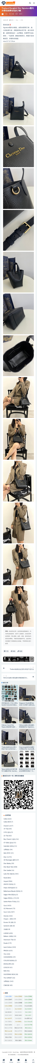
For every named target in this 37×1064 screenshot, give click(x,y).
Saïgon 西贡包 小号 (10, 898)
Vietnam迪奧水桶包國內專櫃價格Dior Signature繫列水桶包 (27, 727)
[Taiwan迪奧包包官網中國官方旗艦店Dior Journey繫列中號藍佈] (10, 759)
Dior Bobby (7, 863)
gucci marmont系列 (18, 1025)
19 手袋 (6, 829)
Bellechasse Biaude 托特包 (12, 891)
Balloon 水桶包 (8, 936)
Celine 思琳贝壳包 (28, 1003)
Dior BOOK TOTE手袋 (18, 1012)
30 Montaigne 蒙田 (10, 860)
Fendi (5, 878)
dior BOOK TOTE (8, 1012)
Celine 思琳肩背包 (8, 1003)
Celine (5, 819)
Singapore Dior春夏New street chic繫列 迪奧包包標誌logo (26, 705)
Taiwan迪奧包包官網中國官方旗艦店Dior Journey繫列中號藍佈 (9, 771)
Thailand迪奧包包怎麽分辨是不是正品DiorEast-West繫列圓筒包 (9, 749)
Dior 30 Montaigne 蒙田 (8, 1009)
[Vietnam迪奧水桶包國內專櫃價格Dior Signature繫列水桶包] (27, 715)
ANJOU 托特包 (8, 884)
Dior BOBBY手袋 (28, 1009)
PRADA (6, 950)
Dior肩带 (28, 1018)
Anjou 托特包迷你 (9, 888)
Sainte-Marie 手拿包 (10, 901)
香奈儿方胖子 (18, 1038)
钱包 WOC (7, 853)
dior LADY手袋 (8, 1019)
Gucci (5, 905)
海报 (13, 651)
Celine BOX (7, 822)
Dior (6, 14)
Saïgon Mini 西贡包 (10, 894)
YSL (5, 954)
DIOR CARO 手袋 (18, 1016)
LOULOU (6, 967)
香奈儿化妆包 (28, 1031)
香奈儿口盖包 (18, 1035)
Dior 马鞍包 (8, 1022)
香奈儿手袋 (8, 1038)
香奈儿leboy (28, 1028)
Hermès (6, 916)
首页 (12, 20)
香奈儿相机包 (8, 1041)
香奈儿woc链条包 (8, 1031)
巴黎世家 (6, 985)
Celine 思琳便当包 (18, 997)
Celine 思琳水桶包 (18, 1000)
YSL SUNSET (8, 978)
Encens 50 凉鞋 (8, 922)
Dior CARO (28, 1012)
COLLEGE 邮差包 (9, 960)
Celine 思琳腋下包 (18, 1003)
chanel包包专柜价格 (22, 1054)
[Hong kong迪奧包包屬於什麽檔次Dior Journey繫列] (27, 737)
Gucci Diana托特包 (28, 1022)
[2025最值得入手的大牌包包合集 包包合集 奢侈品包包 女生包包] (10, 693)
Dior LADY (28, 1016)
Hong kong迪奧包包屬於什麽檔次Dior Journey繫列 (26, 749)
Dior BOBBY (18, 1009)
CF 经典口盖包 (8, 842)
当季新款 (6, 849)
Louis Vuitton (8, 947)
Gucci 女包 (7, 912)
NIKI (5, 971)
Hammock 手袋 (8, 940)
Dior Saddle (7, 870)
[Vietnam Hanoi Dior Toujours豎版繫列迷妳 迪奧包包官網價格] (10, 715)
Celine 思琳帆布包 (28, 997)
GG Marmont (8, 908)
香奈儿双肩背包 (8, 1035)
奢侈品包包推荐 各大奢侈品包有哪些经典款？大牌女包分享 (27, 771)
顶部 (33, 1062)
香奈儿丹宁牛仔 (18, 1031)
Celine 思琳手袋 (8, 1000)
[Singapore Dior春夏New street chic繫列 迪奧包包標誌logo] (27, 693)
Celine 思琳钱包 (18, 1006)
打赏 (7, 651)
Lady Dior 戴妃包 (9, 874)
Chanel (6, 826)
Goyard (6, 881)
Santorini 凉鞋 (8, 926)
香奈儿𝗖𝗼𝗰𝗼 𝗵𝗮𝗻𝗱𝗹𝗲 (28, 1041)
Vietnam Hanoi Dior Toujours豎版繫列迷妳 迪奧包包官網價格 (9, 727)
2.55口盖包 (7, 832)
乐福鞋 (6, 929)
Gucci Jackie (8, 1025)
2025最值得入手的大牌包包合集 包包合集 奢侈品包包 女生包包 (10, 705)
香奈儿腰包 (18, 1041)
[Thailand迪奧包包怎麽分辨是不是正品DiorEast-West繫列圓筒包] (10, 737)
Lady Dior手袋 (28, 1025)
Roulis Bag (15, 1052)
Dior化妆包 (18, 1019)
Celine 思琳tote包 (8, 997)
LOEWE (6, 933)
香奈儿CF (18, 1028)
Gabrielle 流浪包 (9, 846)
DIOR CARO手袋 (8, 1016)
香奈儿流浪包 (28, 1038)
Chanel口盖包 (28, 1006)
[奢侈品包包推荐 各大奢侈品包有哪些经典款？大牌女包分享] (27, 759)
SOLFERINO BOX (9, 974)
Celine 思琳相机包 (28, 1000)
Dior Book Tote (8, 867)
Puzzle (6, 943)
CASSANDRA (8, 957)
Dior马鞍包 (18, 1022)
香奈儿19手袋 (8, 1028)
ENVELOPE (7, 964)
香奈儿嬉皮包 (28, 1035)
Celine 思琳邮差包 (8, 1006)
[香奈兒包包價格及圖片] (3, 14)
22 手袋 (6, 836)
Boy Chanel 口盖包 (10, 839)
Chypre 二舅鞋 (8, 919)
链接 (20, 651)
